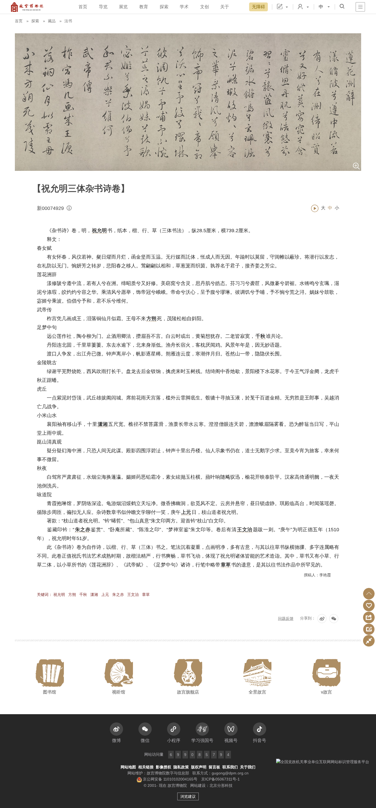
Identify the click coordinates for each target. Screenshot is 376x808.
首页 (82, 6)
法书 (68, 21)
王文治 (133, 594)
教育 (143, 6)
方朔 (72, 594)
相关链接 (146, 767)
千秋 (83, 594)
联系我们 (230, 767)
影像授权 (163, 767)
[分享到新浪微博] (321, 618)
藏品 (52, 21)
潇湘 (94, 594)
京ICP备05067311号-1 (220, 779)
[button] (369, 593)
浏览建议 (188, 796)
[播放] (314, 208)
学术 (184, 6)
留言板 (214, 767)
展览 (123, 6)
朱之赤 (118, 594)
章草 (146, 594)
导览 (103, 6)
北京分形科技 (221, 785)
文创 (204, 6)
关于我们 (247, 767)
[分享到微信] (333, 618)
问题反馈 (285, 618)
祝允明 (59, 594)
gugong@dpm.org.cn (230, 773)
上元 (105, 594)
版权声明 (198, 767)
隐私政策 (181, 767)
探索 (164, 6)
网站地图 (128, 767)
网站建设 (198, 785)
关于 (224, 6)
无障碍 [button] (258, 6)
